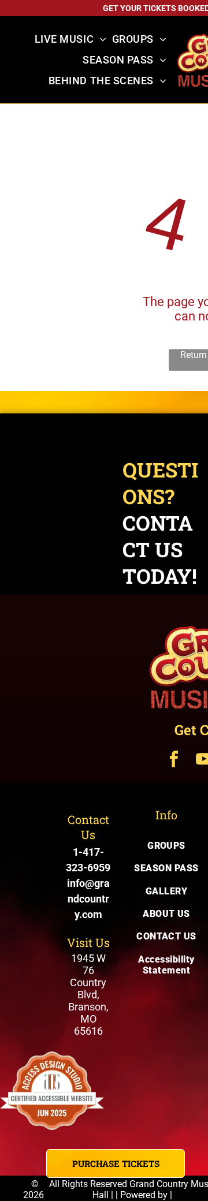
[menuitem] (70, 39)
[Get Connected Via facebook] (174, 760)
